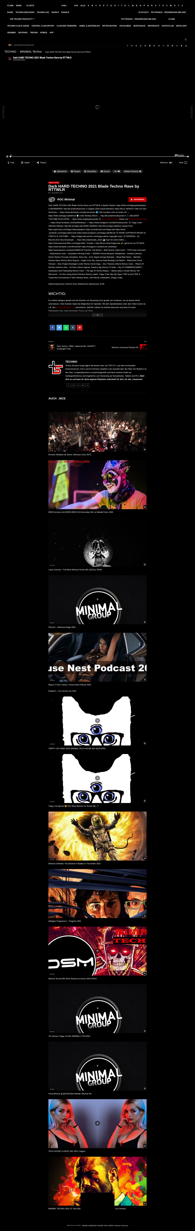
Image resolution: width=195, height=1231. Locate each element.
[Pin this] (79, 327)
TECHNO (10, 51)
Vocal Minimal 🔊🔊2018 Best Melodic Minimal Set (70, 1094)
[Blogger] (168, 45)
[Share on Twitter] (59, 327)
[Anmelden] (186, 45)
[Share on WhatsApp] (66, 327)
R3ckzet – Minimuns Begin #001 (62, 627)
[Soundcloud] (159, 45)
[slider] (93, 156)
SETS (105, 1225)
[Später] (177, 45)
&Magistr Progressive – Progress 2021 (64, 921)
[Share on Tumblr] (73, 327)
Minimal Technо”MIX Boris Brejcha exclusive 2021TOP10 (72, 979)
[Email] (87, 385)
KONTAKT (111, 1225)
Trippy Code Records (138, 219)
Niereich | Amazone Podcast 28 (125, 347)
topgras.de (117, 1225)
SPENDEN (85, 1225)
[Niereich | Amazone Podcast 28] (143, 347)
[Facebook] (127, 45)
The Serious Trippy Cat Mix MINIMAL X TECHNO (69, 1036)
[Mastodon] (145, 45)
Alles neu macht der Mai (20, 45)
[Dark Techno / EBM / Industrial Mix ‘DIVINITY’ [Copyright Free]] (51, 347)
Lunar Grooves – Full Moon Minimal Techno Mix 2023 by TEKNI (75, 570)
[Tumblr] (78, 385)
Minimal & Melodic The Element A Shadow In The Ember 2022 (74, 864)
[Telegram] (150, 45)
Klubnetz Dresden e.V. (65, 307)
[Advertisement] (97, 1207)
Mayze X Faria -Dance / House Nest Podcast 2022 (69, 685)
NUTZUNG (100, 1225)
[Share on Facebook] (52, 327)
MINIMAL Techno (31, 51)
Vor (145, 341)
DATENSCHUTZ (93, 1225)
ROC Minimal (66, 199)
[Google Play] (154, 45)
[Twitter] (132, 45)
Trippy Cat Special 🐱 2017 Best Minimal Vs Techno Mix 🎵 (73, 806)
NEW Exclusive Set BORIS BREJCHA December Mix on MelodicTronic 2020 (80, 512)
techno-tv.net (124, 1225)
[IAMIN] (172, 45)
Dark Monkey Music (110, 219)
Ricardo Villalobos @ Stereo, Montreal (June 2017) (69, 455)
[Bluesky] (163, 45)
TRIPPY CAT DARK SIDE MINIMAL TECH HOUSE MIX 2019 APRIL (77, 748)
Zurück (50, 341)
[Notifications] (181, 45)
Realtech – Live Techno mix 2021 (62, 691)
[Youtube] (141, 45)
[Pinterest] (136, 45)
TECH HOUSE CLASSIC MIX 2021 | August (66, 1151)
